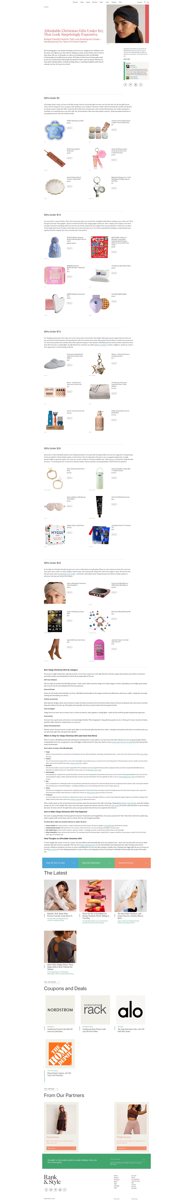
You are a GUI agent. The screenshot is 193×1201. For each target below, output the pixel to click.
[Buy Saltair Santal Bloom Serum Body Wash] (99, 420)
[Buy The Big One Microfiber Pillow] (99, 275)
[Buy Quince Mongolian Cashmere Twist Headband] (55, 593)
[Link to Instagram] (51, 1191)
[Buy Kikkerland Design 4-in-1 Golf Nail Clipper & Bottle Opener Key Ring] (99, 187)
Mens (101, 2)
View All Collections (91, 863)
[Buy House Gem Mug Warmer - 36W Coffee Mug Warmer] (99, 593)
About (133, 1177)
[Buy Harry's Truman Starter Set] (55, 420)
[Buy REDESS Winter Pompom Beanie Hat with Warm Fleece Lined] (55, 247)
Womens (94, 2)
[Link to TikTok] (60, 1191)
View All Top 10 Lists (55, 863)
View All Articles (125, 863)
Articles (46, 6)
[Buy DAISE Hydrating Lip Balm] (55, 130)
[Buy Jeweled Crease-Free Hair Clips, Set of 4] (99, 649)
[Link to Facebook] (46, 1191)
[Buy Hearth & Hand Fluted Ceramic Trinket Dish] (55, 187)
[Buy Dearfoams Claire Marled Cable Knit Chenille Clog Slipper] (55, 364)
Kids (107, 2)
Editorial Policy (135, 1181)
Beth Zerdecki (133, 67)
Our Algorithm (135, 1179)
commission (133, 54)
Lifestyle (114, 2)
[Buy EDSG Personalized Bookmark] (55, 158)
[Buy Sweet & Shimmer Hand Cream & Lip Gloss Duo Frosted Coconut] (99, 158)
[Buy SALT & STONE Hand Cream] (99, 507)
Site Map (134, 1188)
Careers (133, 1186)
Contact (133, 1184)
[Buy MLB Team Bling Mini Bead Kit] (99, 621)
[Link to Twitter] (64, 1191)
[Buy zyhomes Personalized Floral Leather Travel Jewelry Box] (99, 130)
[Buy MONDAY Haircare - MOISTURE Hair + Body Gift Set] (55, 275)
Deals (82, 2)
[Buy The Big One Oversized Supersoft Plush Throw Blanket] (99, 392)
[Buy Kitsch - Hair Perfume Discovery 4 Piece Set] (55, 392)
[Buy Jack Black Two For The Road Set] (99, 535)
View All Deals (49, 1089)
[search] (148, 2)
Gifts (120, 2)
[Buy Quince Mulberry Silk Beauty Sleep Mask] (55, 507)
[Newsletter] (145, 2)
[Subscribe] (142, 1159)
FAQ (132, 1183)
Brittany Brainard (134, 78)
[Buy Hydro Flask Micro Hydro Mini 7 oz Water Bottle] (99, 478)
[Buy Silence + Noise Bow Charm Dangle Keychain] (99, 364)
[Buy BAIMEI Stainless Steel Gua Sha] (55, 304)
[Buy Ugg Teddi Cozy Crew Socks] (55, 649)
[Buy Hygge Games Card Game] (55, 535)
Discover (75, 2)
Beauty (88, 2)
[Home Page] (51, 2)
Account (139, 2)
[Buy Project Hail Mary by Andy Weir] (55, 621)
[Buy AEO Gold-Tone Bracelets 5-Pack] (55, 478)
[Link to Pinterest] (55, 1191)
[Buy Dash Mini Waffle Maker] (99, 304)
